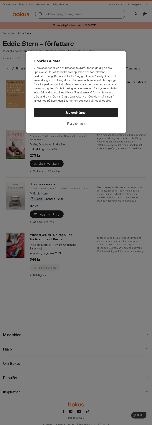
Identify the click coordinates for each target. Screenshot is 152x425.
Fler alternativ (76, 123)
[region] (76, 92)
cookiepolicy (103, 100)
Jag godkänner (76, 112)
